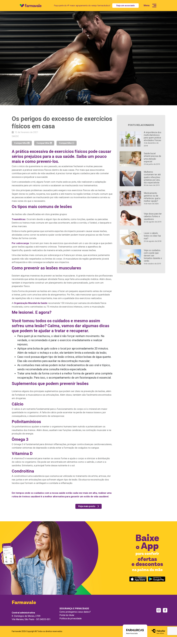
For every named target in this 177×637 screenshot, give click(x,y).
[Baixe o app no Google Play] (156, 579)
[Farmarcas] (135, 631)
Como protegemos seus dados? (75, 612)
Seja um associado (125, 5)
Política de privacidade (70, 618)
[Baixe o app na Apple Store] (138, 579)
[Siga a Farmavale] (158, 610)
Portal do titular (66, 615)
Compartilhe (21, 143)
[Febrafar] (158, 631)
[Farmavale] (30, 5)
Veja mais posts (86, 506)
